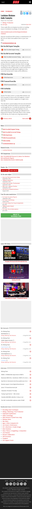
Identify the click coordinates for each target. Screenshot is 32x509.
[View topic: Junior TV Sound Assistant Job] (30, 387)
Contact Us (12, 481)
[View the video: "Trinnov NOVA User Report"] (16, 290)
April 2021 (28, 24)
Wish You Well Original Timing (11, 129)
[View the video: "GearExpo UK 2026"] (16, 271)
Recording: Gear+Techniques (10, 410)
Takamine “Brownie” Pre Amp (9, 390)
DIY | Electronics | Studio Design (11, 427)
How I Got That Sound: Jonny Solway (11, 177)
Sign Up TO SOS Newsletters (16, 215)
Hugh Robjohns (5, 347)
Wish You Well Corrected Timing (11, 132)
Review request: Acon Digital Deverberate (12, 384)
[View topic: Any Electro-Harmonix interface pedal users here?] (30, 381)
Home (2, 11)
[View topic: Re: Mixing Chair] (30, 331)
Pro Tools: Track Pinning (8, 200)
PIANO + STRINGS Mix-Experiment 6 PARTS (12, 374)
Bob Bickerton (4, 333)
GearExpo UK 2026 (16, 280)
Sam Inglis (4, 24)
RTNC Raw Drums (7, 135)
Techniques (8, 11)
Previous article (7, 118)
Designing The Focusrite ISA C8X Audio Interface (16, 261)
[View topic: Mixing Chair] (30, 371)
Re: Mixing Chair (5, 331)
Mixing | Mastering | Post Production (8, 335)
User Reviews (6, 433)
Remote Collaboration (8, 434)
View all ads (5, 170)
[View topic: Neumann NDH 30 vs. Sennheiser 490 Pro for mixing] (30, 378)
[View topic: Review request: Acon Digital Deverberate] (30, 384)
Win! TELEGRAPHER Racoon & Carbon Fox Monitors (15, 156)
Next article (25, 118)
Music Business (6, 429)
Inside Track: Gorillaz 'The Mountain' (11, 183)
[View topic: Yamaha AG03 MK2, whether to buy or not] (30, 397)
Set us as (26, 11)
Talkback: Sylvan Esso (7, 180)
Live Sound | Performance (9, 425)
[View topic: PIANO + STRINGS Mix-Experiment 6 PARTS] (30, 374)
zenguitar (3, 360)
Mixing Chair (4, 371)
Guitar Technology (7, 415)
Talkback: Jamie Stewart (8, 206)
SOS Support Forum (7, 440)
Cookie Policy (20, 481)
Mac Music (5, 421)
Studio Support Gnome (6, 340)
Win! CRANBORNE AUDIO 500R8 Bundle (12, 160)
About (6, 481)
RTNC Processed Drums (9, 138)
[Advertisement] (16, 230)
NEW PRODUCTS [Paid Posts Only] (12, 417)
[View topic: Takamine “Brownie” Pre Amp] (30, 391)
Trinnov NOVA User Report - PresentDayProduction (16, 298)
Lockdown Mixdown (7, 150)
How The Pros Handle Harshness (10, 189)
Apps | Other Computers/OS (10, 423)
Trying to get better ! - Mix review (10, 394)
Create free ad (13, 170)
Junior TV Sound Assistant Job (9, 387)
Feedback (5, 438)
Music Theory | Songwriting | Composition (14, 431)
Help (26, 481)
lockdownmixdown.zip (9, 43)
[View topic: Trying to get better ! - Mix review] (30, 394)
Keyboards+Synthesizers (9, 413)
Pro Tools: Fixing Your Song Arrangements (12, 203)
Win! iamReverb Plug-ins (7, 158)
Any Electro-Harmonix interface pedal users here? (15, 381)
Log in (3, 2)
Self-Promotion (6, 436)
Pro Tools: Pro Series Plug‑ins (9, 197)
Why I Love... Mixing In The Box (9, 186)
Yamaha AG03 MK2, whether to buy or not (12, 397)
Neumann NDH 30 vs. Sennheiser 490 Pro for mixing (15, 378)
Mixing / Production (7, 23)
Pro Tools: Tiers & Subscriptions (10, 209)
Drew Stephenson (5, 353)
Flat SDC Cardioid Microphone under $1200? (12, 400)
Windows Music (6, 419)
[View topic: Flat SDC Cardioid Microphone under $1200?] (30, 400)
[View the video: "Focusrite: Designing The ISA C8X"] (16, 253)
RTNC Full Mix (6, 141)
